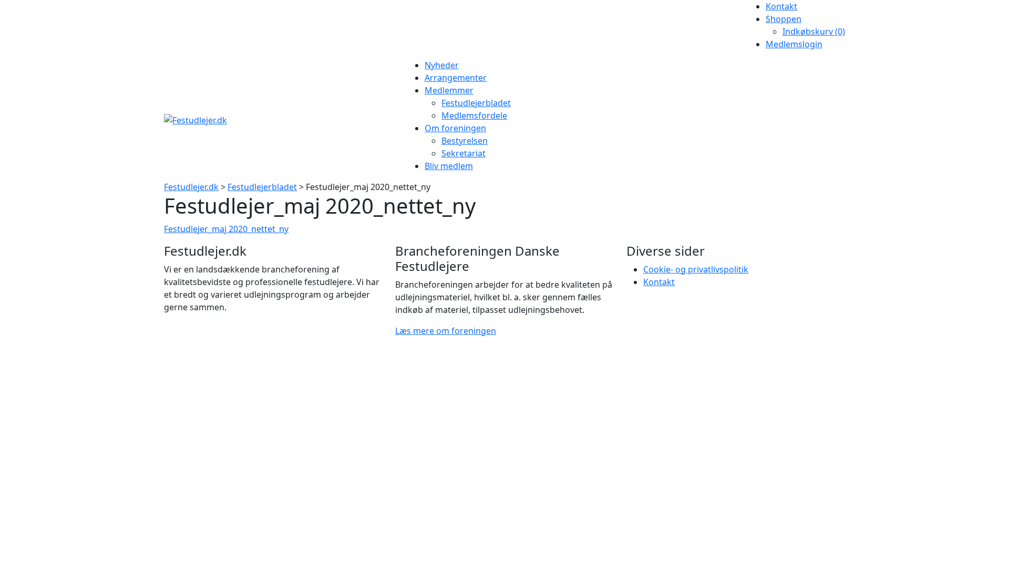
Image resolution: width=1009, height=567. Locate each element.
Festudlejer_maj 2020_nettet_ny (226, 229)
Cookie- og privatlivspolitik (695, 269)
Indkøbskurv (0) (814, 31)
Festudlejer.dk (191, 187)
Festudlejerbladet (476, 103)
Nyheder (442, 65)
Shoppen (783, 19)
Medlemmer (449, 90)
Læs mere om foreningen (445, 331)
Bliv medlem (449, 166)
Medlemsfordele (474, 115)
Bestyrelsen (464, 140)
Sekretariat (463, 153)
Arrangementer (456, 77)
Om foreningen (455, 128)
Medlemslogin (794, 44)
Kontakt (781, 6)
